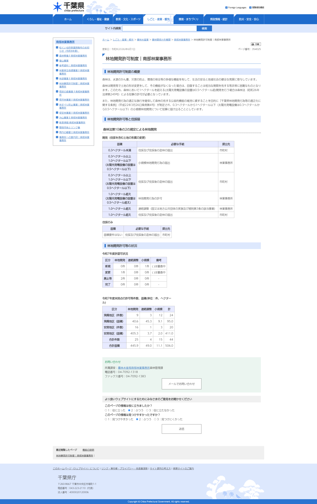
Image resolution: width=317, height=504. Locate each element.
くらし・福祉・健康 (98, 19)
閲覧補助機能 (258, 7)
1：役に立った (116, 410)
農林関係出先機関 (161, 39)
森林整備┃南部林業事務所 (73, 55)
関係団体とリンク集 (69, 127)
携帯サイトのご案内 (183, 468)
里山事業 (64, 60)
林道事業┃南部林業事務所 (73, 78)
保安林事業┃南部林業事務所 (74, 113)
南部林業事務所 (65, 42)
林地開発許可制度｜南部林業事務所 (74, 85)
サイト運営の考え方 (160, 468)
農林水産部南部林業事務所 (134, 368)
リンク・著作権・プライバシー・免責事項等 (124, 468)
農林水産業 (143, 39)
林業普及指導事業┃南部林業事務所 (74, 72)
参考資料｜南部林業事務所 (73, 65)
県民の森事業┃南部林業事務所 (74, 93)
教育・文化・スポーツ (128, 19)
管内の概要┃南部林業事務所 (74, 132)
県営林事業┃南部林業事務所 (74, 99)
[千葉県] (68, 7)
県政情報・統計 (219, 19)
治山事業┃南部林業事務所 (73, 117)
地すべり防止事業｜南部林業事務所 (74, 106)
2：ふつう (137, 410)
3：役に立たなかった (162, 410)
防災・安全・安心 (249, 19)
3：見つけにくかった (170, 419)
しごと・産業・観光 (158, 19)
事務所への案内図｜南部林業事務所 (74, 138)
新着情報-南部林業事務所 (72, 122)
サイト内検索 (113, 28)
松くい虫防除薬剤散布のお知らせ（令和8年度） (74, 49)
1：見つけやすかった (120, 419)
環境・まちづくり (188, 19)
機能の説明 (88, 450)
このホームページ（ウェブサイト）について (76, 468)
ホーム (68, 19)
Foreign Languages (237, 7)
